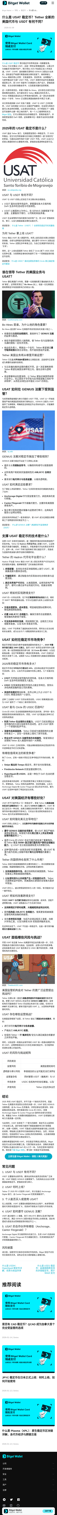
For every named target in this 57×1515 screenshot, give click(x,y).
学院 (16, 10)
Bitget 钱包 (6, 114)
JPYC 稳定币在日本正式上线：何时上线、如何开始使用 (28, 1379)
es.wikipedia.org (14, 190)
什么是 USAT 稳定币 (10, 63)
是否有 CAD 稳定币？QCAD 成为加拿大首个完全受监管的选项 (28, 1326)
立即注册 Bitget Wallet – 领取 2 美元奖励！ (28, 1156)
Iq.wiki (10, 451)
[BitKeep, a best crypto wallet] (28, 1456)
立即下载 (48, 1511)
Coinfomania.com (15, 320)
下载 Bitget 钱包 (18, 1150)
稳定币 (23, 10)
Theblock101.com (15, 985)
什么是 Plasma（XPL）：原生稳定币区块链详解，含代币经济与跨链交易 (27, 1432)
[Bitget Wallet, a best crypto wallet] (19, 3)
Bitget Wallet (6, 10)
